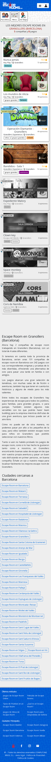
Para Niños (5, 19)
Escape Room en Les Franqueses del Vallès (22, 576)
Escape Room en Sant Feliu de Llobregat (21, 633)
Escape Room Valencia (12, 735)
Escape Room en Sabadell (14, 508)
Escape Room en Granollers (15, 536)
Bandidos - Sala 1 (13, 166)
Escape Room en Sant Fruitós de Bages (21, 678)
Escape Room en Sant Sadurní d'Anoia (20, 638)
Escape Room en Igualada (14, 553)
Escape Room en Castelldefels (16, 565)
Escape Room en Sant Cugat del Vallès (20, 627)
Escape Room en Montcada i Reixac (19, 604)
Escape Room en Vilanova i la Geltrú (19, 530)
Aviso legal (20, 755)
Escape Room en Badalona (15, 519)
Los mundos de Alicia (15, 94)
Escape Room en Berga (13, 559)
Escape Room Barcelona (13, 730)
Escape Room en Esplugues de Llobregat (22, 599)
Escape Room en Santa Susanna (17, 644)
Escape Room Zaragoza (37, 725)
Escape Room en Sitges (13, 650)
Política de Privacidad (35, 755)
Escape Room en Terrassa (14, 496)
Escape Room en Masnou (14, 525)
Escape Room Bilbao (36, 735)
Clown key (9, 235)
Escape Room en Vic (37, 650)
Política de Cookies (25, 758)
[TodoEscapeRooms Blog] (13, 745)
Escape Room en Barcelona (15, 485)
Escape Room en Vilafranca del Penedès (21, 655)
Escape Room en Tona (13, 661)
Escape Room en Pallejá (13, 587)
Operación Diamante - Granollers (20, 130)
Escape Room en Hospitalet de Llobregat (22, 513)
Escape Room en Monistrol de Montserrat (22, 616)
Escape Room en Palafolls (14, 621)
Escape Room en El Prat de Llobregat (20, 667)
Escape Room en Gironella (14, 570)
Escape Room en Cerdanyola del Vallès (20, 593)
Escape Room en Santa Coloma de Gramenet (23, 542)
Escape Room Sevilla (36, 730)
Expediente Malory (14, 200)
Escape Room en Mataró (14, 491)
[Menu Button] (40, 5)
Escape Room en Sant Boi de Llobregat (21, 672)
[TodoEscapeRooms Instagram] (29, 745)
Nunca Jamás (11, 59)
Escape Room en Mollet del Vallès (18, 610)
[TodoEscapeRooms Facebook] (21, 745)
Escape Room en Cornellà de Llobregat (21, 502)
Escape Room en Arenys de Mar (17, 548)
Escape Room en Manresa (14, 582)
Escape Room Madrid (12, 725)
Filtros (14, 19)
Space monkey (12, 269)
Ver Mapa (23, 19)
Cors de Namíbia (13, 304)
